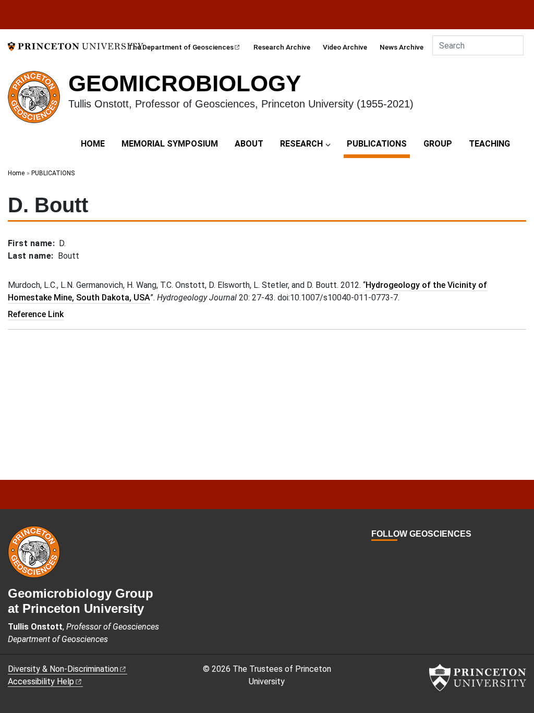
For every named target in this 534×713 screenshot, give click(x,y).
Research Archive (281, 47)
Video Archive (345, 47)
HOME (93, 144)
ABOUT (249, 144)
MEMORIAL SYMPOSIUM (170, 144)
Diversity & (63, 669)
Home (16, 173)
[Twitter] (388, 553)
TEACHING (489, 144)
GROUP (437, 144)
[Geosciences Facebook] (376, 553)
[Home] (38, 101)
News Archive (401, 47)
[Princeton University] (75, 46)
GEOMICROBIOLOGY (184, 83)
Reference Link (36, 314)
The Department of (181, 47)
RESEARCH (301, 144)
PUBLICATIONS (378, 143)
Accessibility (41, 681)
